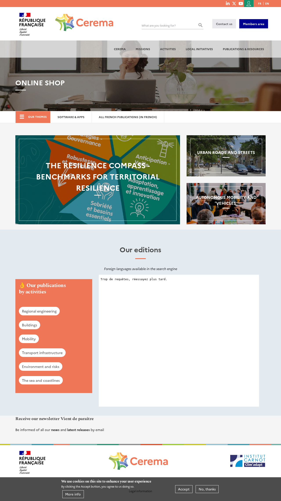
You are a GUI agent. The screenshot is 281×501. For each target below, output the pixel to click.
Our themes (37, 117)
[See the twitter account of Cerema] (234, 3)
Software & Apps (71, 117)
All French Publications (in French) (128, 117)
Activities (168, 49)
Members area (253, 24)
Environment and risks (40, 366)
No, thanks (207, 489)
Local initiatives (199, 49)
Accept (183, 489)
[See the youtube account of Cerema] (240, 3)
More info (73, 494)
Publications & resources (243, 49)
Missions (143, 49)
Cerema (120, 49)
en (267, 3)
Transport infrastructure (42, 352)
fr (259, 3)
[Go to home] (81, 19)
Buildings (29, 324)
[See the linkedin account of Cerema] (227, 3)
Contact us (224, 24)
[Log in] (249, 3)
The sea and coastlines (41, 380)
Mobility (29, 338)
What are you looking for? (159, 25)
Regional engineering (39, 311)
